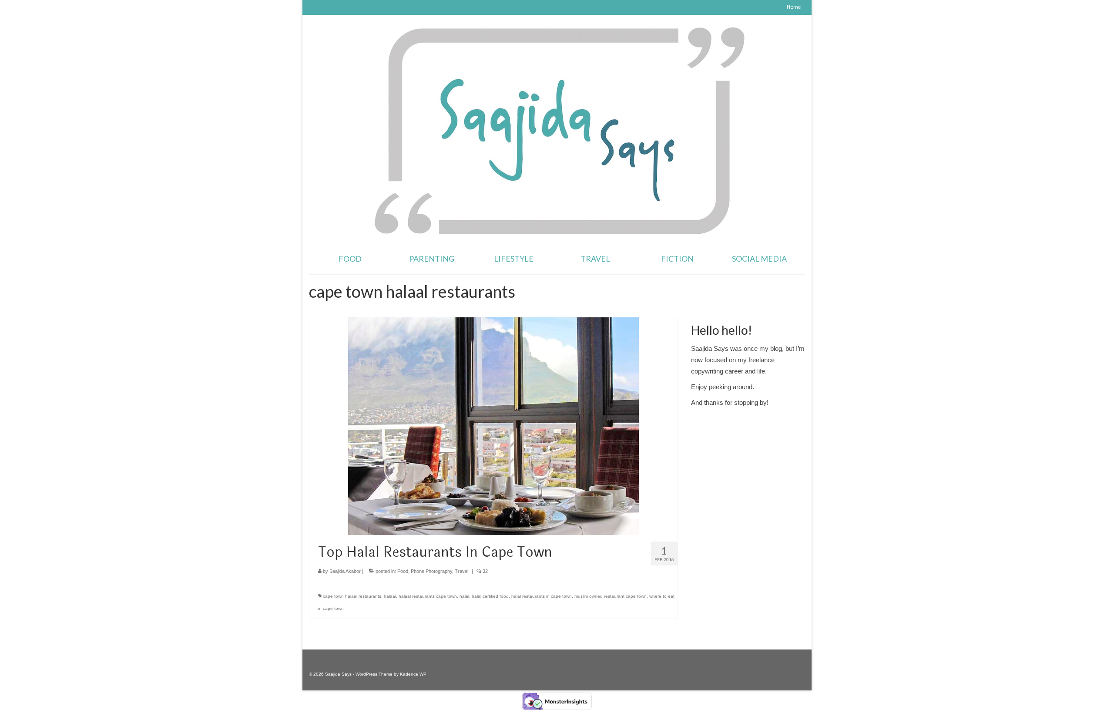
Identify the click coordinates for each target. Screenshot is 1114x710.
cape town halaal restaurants (352, 596)
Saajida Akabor (345, 571)
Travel (461, 571)
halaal (390, 596)
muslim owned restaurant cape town (610, 596)
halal (464, 596)
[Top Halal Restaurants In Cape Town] (493, 425)
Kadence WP (413, 674)
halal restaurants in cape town (541, 596)
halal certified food (490, 596)
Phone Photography (431, 571)
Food (402, 571)
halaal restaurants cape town (428, 596)
